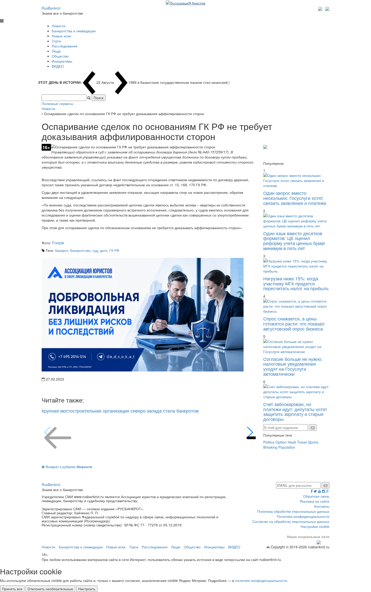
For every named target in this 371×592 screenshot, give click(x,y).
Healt (292, 442)
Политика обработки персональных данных (293, 511)
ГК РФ (114, 250)
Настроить (86, 588)
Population (286, 447)
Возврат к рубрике (68, 466)
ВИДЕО (58, 66)
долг (103, 250)
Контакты (321, 506)
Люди (56, 50)
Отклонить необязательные (50, 588)
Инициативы (62, 61)
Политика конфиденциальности (303, 516)
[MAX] (321, 8)
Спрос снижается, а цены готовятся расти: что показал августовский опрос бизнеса (294, 323)
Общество (60, 56)
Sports (313, 442)
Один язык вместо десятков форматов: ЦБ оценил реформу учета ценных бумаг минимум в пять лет (294, 240)
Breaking (270, 447)
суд (95, 250)
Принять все (12, 588)
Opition (281, 442)
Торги (56, 40)
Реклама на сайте (314, 501)
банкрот (61, 250)
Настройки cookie (315, 526)
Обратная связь (316, 496)
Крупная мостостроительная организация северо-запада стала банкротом (120, 410)
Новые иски (61, 35)
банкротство (80, 250)
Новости (58, 25)
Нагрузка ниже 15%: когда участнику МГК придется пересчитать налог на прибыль (296, 283)
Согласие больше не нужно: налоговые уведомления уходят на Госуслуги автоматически (293, 366)
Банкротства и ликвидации (74, 30)
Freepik (58, 242)
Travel (302, 442)
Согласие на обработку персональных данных (290, 521)
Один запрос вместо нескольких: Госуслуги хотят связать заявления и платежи (294, 198)
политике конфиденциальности (261, 580)
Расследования (64, 45)
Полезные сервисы (57, 103)
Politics (268, 442)
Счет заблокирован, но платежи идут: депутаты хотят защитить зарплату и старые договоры (295, 411)
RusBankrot (51, 8)
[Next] (249, 432)
